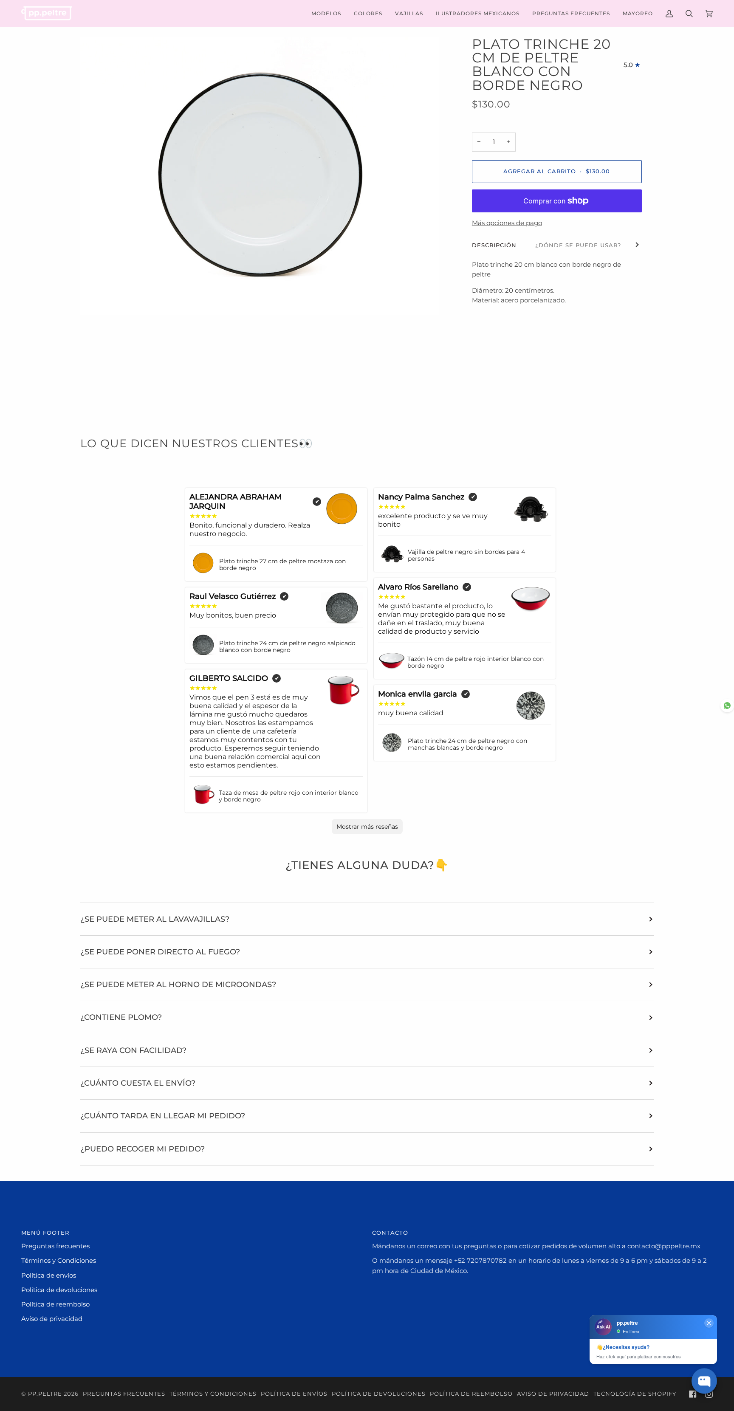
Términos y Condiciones (58, 1260)
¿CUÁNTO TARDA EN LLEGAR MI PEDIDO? (162, 1115)
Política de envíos (48, 1275)
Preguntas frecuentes (55, 1246)
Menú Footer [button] (45, 1233)
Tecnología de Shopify (634, 1394)
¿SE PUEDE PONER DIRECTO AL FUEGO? (160, 951)
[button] (326, 13)
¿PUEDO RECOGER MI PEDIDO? (142, 1148)
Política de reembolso (55, 1304)
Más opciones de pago (507, 223)
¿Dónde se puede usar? (578, 245)
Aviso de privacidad (51, 1319)
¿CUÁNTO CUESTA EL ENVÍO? (137, 1082)
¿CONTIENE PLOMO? (121, 1017)
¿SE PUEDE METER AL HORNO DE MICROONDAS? (178, 984)
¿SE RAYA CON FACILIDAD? (133, 1050)
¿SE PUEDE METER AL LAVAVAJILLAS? (154, 918)
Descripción (494, 245)
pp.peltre (45, 1394)
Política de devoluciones (59, 1290)
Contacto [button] (390, 1233)
